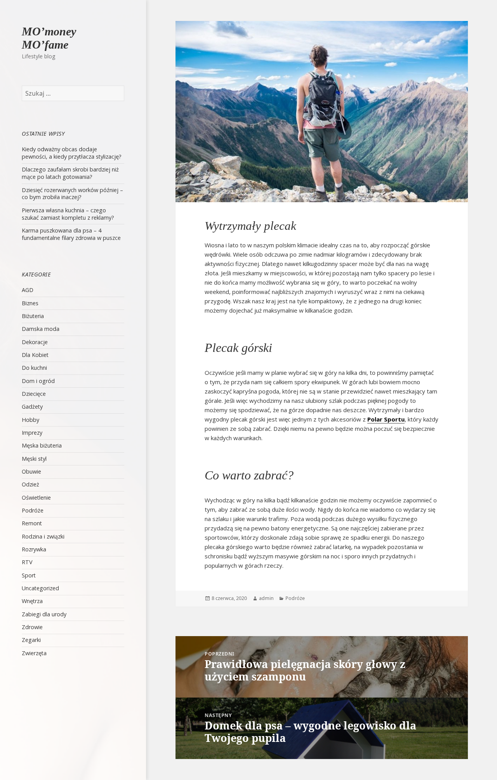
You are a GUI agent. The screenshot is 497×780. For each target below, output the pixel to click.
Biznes (30, 303)
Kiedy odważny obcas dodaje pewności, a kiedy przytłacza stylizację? (72, 152)
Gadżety (32, 406)
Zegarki (31, 640)
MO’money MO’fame (49, 38)
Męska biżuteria (42, 445)
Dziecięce (34, 393)
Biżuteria (33, 316)
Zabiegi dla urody (44, 614)
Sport (29, 575)
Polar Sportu (386, 419)
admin (266, 598)
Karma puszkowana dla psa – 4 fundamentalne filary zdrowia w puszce (71, 234)
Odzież (30, 484)
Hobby (30, 419)
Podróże (32, 510)
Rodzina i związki (43, 536)
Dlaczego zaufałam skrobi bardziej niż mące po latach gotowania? (70, 173)
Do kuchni (34, 367)
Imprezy (32, 432)
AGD (27, 290)
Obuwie (31, 471)
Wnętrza (32, 601)
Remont (32, 523)
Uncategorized (40, 588)
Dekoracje (35, 342)
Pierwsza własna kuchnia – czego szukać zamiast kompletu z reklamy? (68, 213)
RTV (27, 562)
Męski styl (34, 458)
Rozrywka (34, 549)
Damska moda (40, 328)
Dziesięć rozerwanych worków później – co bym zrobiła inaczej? (72, 193)
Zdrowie (32, 627)
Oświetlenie (36, 497)
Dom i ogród (38, 381)
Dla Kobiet (35, 355)
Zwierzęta (34, 653)
